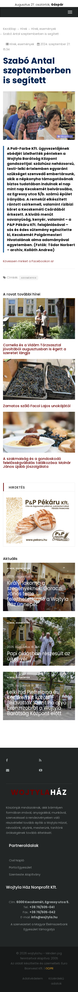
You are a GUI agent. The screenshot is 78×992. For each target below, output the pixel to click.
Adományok (28, 277)
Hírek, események (43, 29)
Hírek (23, 29)
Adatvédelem (32, 978)
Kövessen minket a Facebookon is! (28, 261)
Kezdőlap (9, 29)
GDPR (49, 968)
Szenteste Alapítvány (24, 874)
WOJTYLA (39, 792)
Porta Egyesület (20, 867)
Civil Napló (16, 860)
